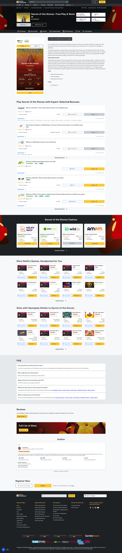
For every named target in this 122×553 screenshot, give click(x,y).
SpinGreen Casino (57, 390)
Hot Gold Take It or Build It (54, 330)
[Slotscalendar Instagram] (96, 507)
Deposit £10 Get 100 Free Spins (42, 516)
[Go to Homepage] (21, 2)
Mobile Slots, (27, 74)
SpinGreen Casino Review (47, 234)
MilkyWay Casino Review (24, 234)
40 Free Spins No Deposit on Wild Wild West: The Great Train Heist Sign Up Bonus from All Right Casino (54, 125)
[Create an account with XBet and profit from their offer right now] (100, 172)
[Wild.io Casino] (72, 229)
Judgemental (76, 265)
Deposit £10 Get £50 (39, 514)
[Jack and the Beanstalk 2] (22, 268)
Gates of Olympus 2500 (99, 330)
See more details (29, 88)
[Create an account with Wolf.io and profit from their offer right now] (100, 189)
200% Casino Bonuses (40, 512)
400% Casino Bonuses (40, 507)
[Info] (3, 549)
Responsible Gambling (22, 516)
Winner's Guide (74, 507)
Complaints (19, 509)
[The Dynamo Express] (44, 315)
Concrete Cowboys (77, 330)
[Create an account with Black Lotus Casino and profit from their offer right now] (100, 205)
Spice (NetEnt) (99, 265)
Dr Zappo (29, 330)
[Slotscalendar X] (93, 507)
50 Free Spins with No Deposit (60, 505)
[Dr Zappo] (22, 333)
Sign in (72, 485)
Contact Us (19, 522)
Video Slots (33, 74)
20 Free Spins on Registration (60, 513)
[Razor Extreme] (22, 315)
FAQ (17, 512)
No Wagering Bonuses (40, 518)
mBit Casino (74, 390)
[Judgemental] (67, 268)
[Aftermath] (44, 268)
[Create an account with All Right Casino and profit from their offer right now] (100, 136)
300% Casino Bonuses (40, 509)
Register (43, 485)
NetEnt (30, 70)
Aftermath (53, 265)
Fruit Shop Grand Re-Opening (32, 282)
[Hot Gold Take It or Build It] (44, 333)
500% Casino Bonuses (40, 505)
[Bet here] (22, 246)
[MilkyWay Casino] (27, 229)
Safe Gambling (20, 518)
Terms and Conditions (22, 525)
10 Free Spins (56, 515)
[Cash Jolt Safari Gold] (89, 315)
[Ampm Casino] (95, 229)
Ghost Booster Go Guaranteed (77, 312)
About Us (19, 507)
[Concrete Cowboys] (67, 333)
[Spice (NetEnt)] (89, 268)
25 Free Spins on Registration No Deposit (60, 510)
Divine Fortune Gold (99, 282)
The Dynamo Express (54, 312)
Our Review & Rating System (23, 527)
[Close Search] (67, 2)
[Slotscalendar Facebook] (91, 507)
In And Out (53, 282)
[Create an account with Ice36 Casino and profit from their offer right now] (100, 152)
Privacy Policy (20, 514)
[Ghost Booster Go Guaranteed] (67, 315)
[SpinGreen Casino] (50, 229)
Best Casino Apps (39, 520)
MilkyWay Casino (82, 390)
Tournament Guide (75, 505)
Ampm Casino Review (91, 234)
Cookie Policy (20, 520)
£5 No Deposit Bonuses (58, 520)
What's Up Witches (77, 282)
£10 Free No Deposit (57, 517)
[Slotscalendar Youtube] (98, 507)
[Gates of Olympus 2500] (89, 333)
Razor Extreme (31, 312)
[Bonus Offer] (22, 277)
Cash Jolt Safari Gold (99, 312)
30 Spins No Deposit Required (60, 507)
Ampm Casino (66, 390)
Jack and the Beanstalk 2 (32, 265)
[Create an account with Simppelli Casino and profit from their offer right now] (100, 118)
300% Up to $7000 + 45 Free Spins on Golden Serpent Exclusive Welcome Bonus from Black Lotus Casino (55, 194)
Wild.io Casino (91, 390)
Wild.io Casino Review (69, 234)
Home (18, 505)
